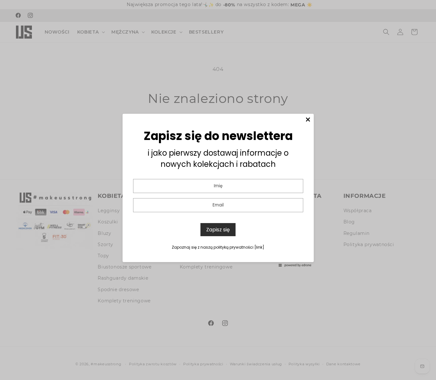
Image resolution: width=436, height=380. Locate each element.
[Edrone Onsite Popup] (218, 190)
